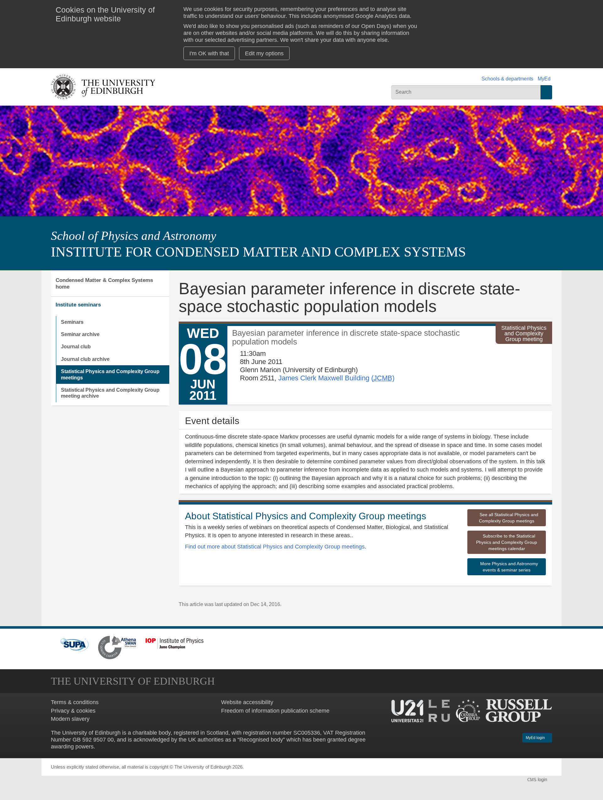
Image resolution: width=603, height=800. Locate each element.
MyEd (544, 78)
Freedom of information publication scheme (275, 710)
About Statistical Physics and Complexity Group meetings (305, 516)
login (537, 779)
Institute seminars (78, 304)
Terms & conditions (75, 702)
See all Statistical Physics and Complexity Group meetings (508, 517)
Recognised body (261, 739)
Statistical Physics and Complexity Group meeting (523, 333)
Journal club (76, 346)
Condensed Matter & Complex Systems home (104, 283)
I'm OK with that (209, 53)
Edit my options (264, 53)
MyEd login (536, 738)
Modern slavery (70, 718)
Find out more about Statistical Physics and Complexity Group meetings (275, 546)
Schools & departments (507, 78)
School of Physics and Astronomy (133, 235)
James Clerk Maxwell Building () (336, 378)
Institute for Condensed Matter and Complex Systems (258, 252)
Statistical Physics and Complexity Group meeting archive (110, 393)
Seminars (72, 322)
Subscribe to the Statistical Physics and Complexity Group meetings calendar (506, 542)
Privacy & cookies (73, 710)
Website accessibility (247, 702)
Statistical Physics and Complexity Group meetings (110, 374)
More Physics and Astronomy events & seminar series (508, 566)
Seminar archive (80, 334)
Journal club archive (85, 359)
